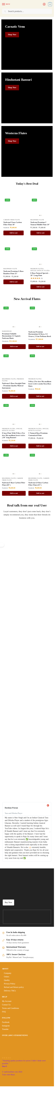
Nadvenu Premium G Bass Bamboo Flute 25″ (13, 272)
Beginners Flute (37, 219)
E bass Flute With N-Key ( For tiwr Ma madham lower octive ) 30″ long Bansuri (13, 435)
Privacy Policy (9, 984)
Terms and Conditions (10, 1008)
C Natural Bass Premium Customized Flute (38, 434)
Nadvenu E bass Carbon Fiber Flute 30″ (12, 223)
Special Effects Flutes (40, 270)
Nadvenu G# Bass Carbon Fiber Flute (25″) (38, 484)
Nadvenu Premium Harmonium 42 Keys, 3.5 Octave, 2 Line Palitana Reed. (39, 334)
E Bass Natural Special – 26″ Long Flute (39, 274)
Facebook (5, 1022)
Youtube (5, 1029)
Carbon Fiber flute (11, 219)
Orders (6, 977)
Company (7, 973)
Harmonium (6, 331)
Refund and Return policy (14, 987)
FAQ (4, 1012)
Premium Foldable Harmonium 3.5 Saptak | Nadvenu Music (11, 336)
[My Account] (44, 4)
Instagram (6, 1026)
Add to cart (14, 233)
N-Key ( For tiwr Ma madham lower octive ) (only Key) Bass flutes (39, 383)
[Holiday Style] (27, 98)
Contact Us (6, 1005)
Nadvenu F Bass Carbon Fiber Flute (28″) (13, 484)
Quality (7, 980)
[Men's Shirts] (26, 44)
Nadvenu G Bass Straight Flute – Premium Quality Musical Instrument (14, 385)
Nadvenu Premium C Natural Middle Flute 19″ (40, 223)
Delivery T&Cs (10, 991)
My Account (6, 1001)
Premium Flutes (37, 268)
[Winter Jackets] (27, 151)
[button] (49, 4)
